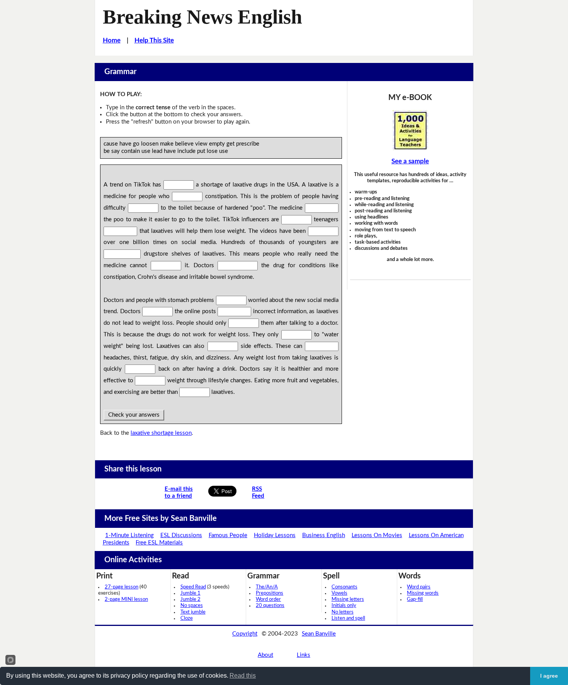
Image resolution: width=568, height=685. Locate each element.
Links (303, 655)
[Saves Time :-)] (410, 130)
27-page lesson (121, 587)
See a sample (410, 161)
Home (112, 40)
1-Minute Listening (129, 535)
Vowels (339, 593)
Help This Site (154, 40)
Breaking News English (202, 16)
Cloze (186, 618)
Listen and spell (348, 618)
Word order (268, 599)
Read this (243, 675)
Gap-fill (415, 599)
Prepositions (269, 593)
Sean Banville (319, 634)
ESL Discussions (181, 535)
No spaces (191, 605)
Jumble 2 (190, 599)
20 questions (270, 605)
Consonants (344, 587)
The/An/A (267, 587)
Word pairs (418, 587)
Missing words (423, 593)
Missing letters (348, 599)
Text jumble (193, 612)
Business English (323, 535)
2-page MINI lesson (126, 599)
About (265, 655)
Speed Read (193, 587)
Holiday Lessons (275, 535)
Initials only (344, 605)
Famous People (228, 535)
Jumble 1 (190, 593)
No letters (343, 612)
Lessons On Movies (377, 535)
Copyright (244, 634)
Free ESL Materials (159, 543)
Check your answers (134, 415)
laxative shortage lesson (161, 433)
